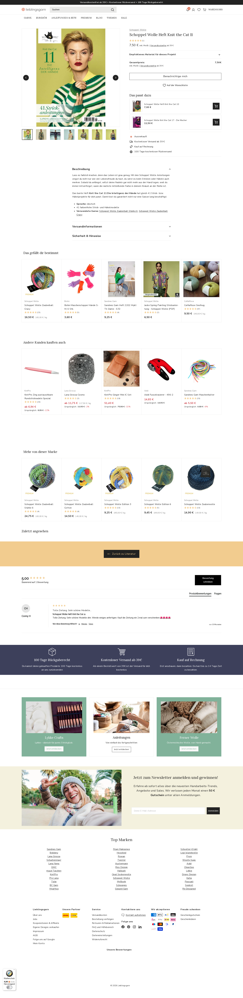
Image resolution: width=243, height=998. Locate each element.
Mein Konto (39, 943)
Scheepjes (121, 885)
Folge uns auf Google (44, 939)
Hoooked (121, 852)
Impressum (38, 931)
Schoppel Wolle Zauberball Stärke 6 (118, 211)
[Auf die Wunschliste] (60, 267)
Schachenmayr (54, 860)
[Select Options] (216, 106)
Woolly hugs (189, 860)
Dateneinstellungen (102, 935)
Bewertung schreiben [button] (208, 580)
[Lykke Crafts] (54, 717)
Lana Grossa (54, 856)
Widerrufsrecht (99, 939)
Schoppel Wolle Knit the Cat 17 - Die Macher (165, 120)
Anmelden (213, 810)
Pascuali (189, 881)
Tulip (54, 881)
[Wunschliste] (199, 9)
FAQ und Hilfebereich (103, 927)
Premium (86, 17)
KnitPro (54, 874)
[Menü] (14, 970)
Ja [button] (79, 624)
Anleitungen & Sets (63, 17)
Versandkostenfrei (158, 45)
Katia (189, 878)
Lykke (189, 870)
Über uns (37, 915)
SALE (124, 17)
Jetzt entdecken (54, 748)
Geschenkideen (188, 919)
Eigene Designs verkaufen (46, 927)
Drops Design (189, 874)
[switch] (9, 987)
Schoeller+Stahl (189, 849)
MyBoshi (121, 881)
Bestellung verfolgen (103, 919)
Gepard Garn (121, 888)
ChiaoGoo (189, 867)
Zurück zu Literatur (123, 554)
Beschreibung (81, 169)
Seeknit (189, 885)
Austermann (121, 863)
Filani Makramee (121, 849)
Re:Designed (189, 888)
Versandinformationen (87, 226)
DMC (54, 867)
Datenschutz (98, 931)
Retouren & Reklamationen (106, 923)
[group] (36, 578)
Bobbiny (54, 852)
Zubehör (41, 17)
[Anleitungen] (121, 717)
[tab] (200, 594)
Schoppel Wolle (137, 29)
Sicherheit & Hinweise (86, 236)
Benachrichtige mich (175, 76)
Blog (99, 17)
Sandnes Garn (54, 849)
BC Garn (54, 885)
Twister (121, 860)
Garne (28, 17)
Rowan (121, 856)
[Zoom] (71, 78)
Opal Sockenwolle (121, 874)
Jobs (35, 919)
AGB (35, 935)
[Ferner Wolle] (189, 717)
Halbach (121, 870)
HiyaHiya (53, 888)
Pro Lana (53, 878)
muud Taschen (53, 870)
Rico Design (121, 867)
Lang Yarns (53, 863)
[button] (175, 41)
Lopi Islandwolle (189, 852)
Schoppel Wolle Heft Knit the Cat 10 (161, 104)
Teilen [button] (91, 624)
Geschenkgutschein (190, 915)
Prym (189, 856)
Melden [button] (84, 624)
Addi (189, 863)
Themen (112, 17)
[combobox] (83, 10)
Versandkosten (99, 915)
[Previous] (26, 78)
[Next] (115, 78)
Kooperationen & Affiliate (46, 923)
